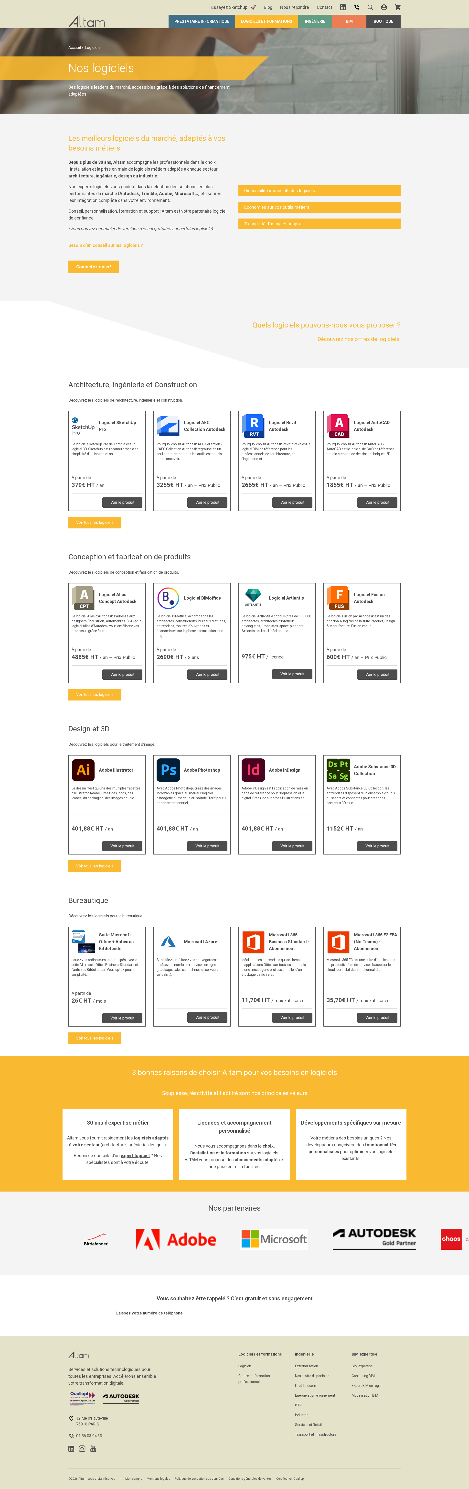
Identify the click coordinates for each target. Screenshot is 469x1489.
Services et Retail (308, 1425)
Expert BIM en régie (367, 1386)
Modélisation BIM (365, 1395)
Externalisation (306, 1366)
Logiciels (245, 1366)
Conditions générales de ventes (250, 1478)
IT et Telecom (305, 1386)
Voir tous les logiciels (95, 522)
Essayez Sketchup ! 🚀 (233, 7)
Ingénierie (315, 21)
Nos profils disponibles (312, 1376)
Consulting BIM (363, 1376)
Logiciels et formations (266, 21)
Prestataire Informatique (201, 21)
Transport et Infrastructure (315, 1434)
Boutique (383, 21)
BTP (298, 1405)
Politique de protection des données (199, 1478)
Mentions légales (158, 1478)
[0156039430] (357, 7)
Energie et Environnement (315, 1395)
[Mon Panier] (398, 7)
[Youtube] (93, 1448)
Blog (268, 7)
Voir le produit (122, 502)
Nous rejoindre (294, 7)
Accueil (74, 47)
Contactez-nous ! (93, 266)
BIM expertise (362, 1366)
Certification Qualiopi (290, 1478)
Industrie (302, 1415)
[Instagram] (82, 1449)
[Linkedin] (343, 7)
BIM (349, 21)
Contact (324, 7)
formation (235, 1152)
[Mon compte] (384, 7)
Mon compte (133, 1478)
